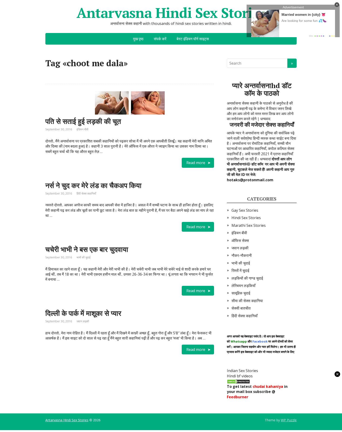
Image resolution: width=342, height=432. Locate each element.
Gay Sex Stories (244, 210)
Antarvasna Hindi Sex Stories (171, 13)
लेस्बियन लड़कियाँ (243, 285)
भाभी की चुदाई (84, 257)
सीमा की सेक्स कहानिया (247, 300)
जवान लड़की (83, 321)
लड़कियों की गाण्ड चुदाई (247, 278)
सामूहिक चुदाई (240, 293)
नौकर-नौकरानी (241, 255)
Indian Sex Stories (242, 370)
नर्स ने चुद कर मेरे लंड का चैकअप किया (93, 185)
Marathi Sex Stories (248, 225)
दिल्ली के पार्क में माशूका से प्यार (83, 313)
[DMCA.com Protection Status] (238, 381)
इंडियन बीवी (82, 129)
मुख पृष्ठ (138, 38)
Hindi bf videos (240, 376)
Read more (195, 162)
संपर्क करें (160, 38)
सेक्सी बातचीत (241, 308)
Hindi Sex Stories (246, 217)
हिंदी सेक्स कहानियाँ (86, 193)
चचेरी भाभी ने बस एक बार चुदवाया (86, 249)
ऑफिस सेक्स (240, 240)
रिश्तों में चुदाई (240, 270)
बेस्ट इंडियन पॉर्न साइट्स (193, 38)
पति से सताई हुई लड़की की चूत (83, 121)
